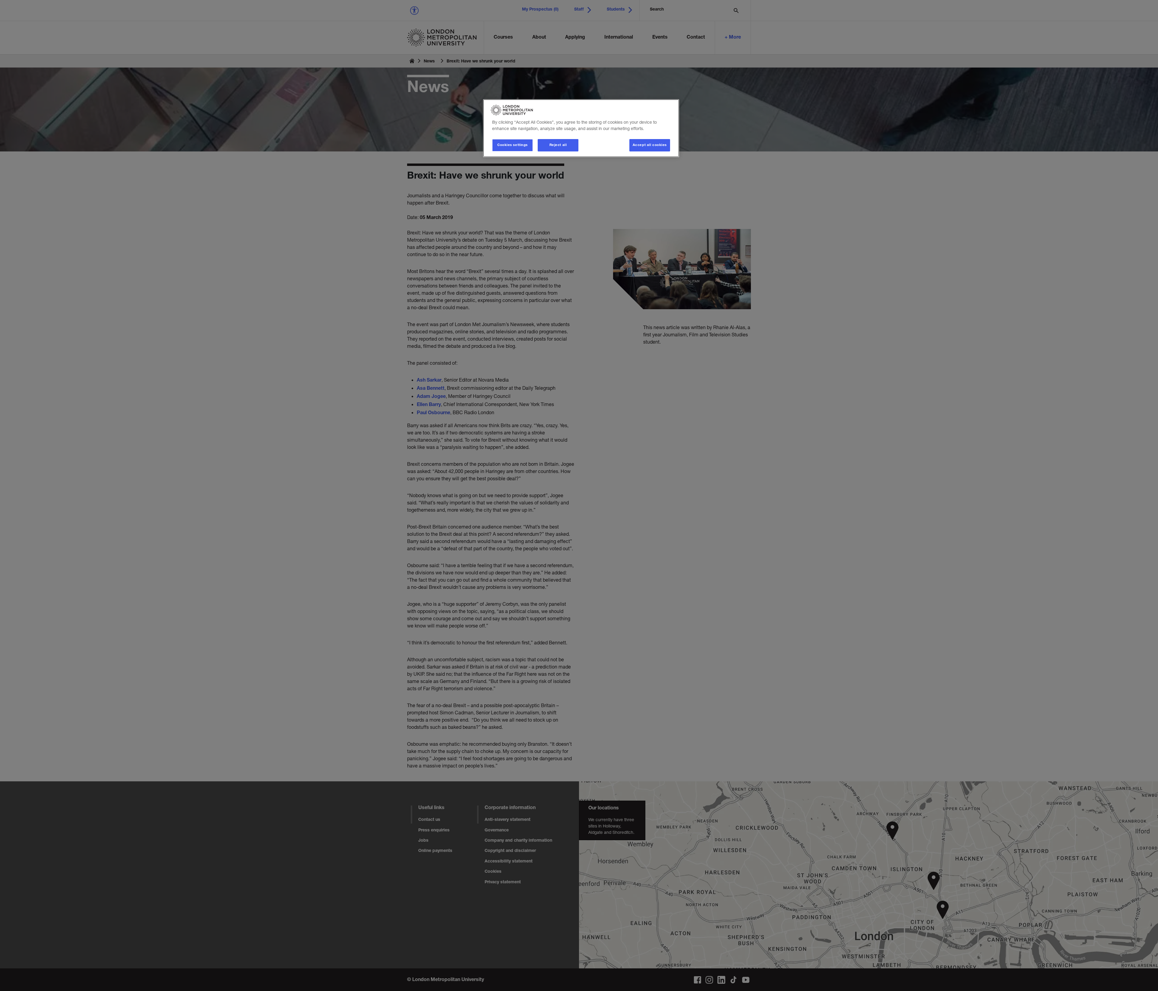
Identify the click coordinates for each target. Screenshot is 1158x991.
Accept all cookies (650, 145)
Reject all (558, 145)
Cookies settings (512, 145)
